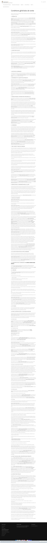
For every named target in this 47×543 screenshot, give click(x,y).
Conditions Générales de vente (5, 529)
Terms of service (3, 534)
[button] (42, 2)
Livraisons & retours (4, 533)
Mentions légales (4, 528)
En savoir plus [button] (26, 541)
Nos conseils (3, 535)
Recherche (3, 527)
